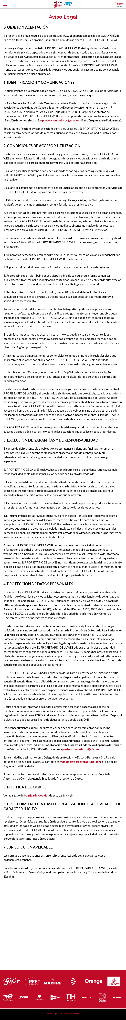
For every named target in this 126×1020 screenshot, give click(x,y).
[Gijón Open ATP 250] (58, 4)
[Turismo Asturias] (102, 996)
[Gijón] (12, 980)
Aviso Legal (52, 1013)
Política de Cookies (36, 795)
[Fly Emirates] (113, 980)
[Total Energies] (8, 997)
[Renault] (73, 981)
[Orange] (93, 980)
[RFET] (119, 5)
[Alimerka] (86, 996)
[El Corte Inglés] (55, 996)
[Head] (118, 996)
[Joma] (23, 997)
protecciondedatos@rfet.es (60, 120)
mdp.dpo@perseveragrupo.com (80, 761)
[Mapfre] (52, 981)
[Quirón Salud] (39, 996)
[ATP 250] (67, 4)
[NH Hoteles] (70, 996)
